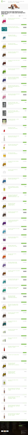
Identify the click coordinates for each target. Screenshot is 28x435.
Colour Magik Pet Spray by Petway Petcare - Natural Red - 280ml (14, 406)
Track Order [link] (2, 425)
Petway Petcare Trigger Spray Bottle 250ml (13, 136)
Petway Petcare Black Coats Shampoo (13, 212)
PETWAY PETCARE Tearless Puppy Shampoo (13, 69)
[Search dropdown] (15, 2)
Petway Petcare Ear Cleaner (12, 338)
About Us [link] (8, 424)
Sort (19, 15)
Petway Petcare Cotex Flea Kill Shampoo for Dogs (13, 305)
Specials (14, 1)
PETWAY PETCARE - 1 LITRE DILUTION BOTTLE (13, 120)
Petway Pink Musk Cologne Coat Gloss (12, 246)
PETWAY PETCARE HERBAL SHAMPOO (13, 162)
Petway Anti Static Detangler (12, 254)
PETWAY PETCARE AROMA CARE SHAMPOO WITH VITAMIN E (13, 221)
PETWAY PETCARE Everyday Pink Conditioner (14, 94)
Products (11, 1)
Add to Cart (24, 108)
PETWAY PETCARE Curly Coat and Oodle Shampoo (13, 27)
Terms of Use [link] (14, 424)
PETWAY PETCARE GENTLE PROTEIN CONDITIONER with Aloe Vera (14, 86)
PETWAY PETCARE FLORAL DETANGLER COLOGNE (13, 288)
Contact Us (21, 1)
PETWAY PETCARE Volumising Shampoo (12, 153)
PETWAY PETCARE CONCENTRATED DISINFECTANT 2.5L (11, 372)
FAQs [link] (7, 427)
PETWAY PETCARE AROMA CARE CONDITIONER (13, 237)
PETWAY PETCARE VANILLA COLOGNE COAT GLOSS (13, 279)
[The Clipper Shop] (4, 1)
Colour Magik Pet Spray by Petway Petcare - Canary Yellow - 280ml (14, 414)
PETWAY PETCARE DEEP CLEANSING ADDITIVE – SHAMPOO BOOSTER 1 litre (13, 196)
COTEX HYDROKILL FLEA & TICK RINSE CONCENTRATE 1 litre (13, 187)
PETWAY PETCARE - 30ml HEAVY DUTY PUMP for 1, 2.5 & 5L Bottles (13, 111)
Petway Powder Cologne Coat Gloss (13, 229)
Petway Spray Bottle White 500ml (13, 170)
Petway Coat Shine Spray (13, 354)
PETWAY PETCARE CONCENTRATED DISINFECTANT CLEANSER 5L (13, 364)
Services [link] (8, 425)
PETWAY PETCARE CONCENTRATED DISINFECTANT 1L (11, 204)
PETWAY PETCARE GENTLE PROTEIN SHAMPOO (13, 52)
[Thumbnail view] (1, 15)
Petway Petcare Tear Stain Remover (13, 330)
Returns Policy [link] (14, 426)
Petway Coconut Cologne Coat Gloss (14, 271)
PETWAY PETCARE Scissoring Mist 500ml (13, 128)
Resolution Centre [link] (3, 426)
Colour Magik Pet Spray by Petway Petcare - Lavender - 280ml (14, 397)
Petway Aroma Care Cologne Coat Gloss (12, 263)
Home (8, 1)
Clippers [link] (2, 427)
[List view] (2, 15)
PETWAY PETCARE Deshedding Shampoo (13, 44)
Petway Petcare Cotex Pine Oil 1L (13, 380)
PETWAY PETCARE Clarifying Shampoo (12, 36)
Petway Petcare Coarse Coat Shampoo (13, 313)
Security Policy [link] (14, 427)
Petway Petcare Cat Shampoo (12, 321)
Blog (23, 1)
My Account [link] (2, 424)
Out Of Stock (24, 369)
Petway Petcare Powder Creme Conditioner (13, 179)
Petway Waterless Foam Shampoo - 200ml (13, 347)
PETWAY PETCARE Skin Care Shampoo (14, 61)
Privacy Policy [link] (14, 425)
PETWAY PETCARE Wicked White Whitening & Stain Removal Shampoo (13, 78)
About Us (19, 1)
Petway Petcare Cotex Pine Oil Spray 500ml (13, 145)
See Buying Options (24, 24)
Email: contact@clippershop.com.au (22, 424)
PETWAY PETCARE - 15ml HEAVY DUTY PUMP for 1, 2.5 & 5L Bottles (13, 103)
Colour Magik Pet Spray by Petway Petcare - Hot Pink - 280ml (14, 389)
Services (16, 1)
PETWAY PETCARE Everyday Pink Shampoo (14, 19)
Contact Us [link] (8, 426)
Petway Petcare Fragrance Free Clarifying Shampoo (12, 296)
